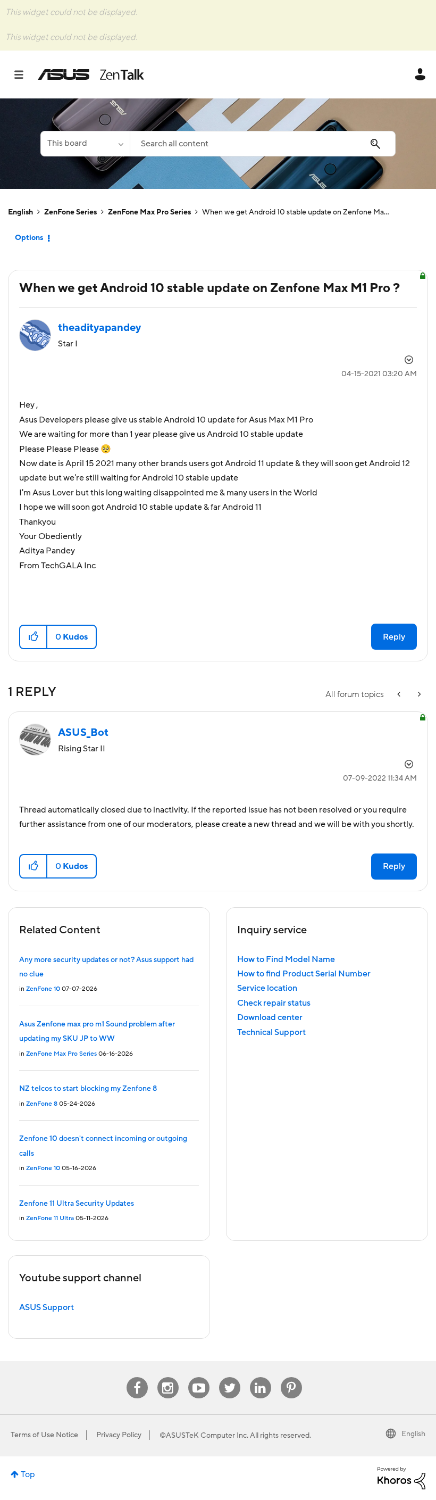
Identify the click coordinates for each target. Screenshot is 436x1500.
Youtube (198, 1377)
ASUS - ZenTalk (91, 74)
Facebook (137, 1377)
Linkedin (260, 1377)
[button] (33, 637)
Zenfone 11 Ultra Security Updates (76, 1203)
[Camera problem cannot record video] (418, 695)
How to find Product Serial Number (304, 973)
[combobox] (263, 143)
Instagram (167, 1377)
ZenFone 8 (41, 1104)
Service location (267, 988)
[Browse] (24, 74)
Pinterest (291, 1377)
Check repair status (274, 1003)
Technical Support (271, 1032)
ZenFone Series (70, 212)
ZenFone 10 (43, 989)
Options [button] (29, 238)
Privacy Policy (118, 1435)
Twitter (229, 1377)
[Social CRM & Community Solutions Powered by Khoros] (401, 1477)
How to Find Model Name (286, 959)
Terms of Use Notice (44, 1435)
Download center (270, 1017)
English (20, 212)
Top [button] (28, 1474)
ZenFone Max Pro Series (149, 212)
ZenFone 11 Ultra (50, 1218)
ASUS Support (46, 1307)
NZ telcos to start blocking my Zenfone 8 (88, 1088)
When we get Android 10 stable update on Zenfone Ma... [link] (295, 212)
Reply (394, 637)
